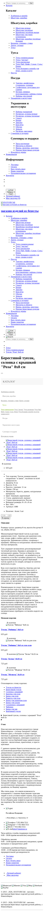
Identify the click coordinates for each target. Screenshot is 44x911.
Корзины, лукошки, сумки (22, 43)
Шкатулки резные (23, 28)
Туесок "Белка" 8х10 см (11, 659)
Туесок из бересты (13, 687)
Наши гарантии (17, 171)
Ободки (19, 127)
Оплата (14, 167)
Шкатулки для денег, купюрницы (24, 36)
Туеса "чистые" (22, 60)
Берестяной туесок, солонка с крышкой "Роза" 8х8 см (21, 716)
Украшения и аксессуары (21, 98)
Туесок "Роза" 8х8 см (14, 352)
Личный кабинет (13, 873)
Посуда (14, 73)
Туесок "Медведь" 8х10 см (12, 675)
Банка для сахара (13, 703)
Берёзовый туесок (13, 711)
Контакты (10, 175)
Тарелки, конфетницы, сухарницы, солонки (25, 84)
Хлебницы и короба (19, 16)
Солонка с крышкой (14, 692)
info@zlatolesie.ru (20, 829)
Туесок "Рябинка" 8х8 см (12, 630)
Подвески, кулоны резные (26, 114)
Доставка (14, 165)
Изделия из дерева (18, 152)
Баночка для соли (13, 694)
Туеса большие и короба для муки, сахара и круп (27, 69)
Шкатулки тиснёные (24, 30)
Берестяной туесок (13, 690)
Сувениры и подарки (19, 133)
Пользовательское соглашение (23, 173)
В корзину (5, 518)
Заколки (19, 122)
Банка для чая (11, 709)
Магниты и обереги (24, 146)
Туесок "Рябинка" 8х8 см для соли (16, 645)
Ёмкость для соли (13, 698)
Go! (31, 3)
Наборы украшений (24, 112)
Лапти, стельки (17, 45)
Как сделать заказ (18, 169)
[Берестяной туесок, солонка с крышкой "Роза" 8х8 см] (24, 442)
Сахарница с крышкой (15, 705)
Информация (11, 154)
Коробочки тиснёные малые (27, 32)
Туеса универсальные (25, 58)
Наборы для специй (24, 96)
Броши (18, 120)
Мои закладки (12, 875)
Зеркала (19, 129)
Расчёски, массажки (24, 131)
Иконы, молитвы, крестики (27, 148)
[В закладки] (2, 373)
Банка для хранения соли (16, 700)
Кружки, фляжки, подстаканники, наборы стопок (29, 93)
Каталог (9, 5)
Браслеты (19, 125)
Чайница (9, 707)
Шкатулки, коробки (19, 18)
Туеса (13, 48)
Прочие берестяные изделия (27, 150)
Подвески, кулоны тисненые (28, 116)
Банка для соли (12, 696)
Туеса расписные (23, 62)
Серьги (19, 118)
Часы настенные (22, 144)
